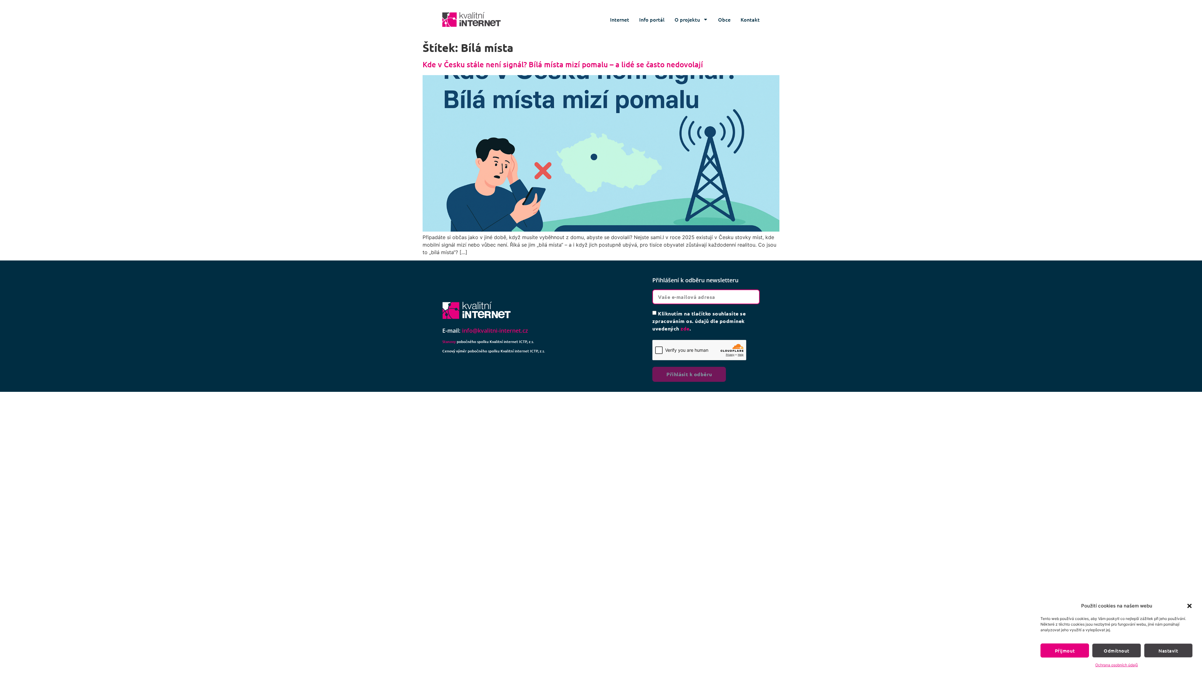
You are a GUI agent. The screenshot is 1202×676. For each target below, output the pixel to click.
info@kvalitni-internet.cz (495, 330)
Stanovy (449, 341)
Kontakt (750, 19)
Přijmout (1065, 651)
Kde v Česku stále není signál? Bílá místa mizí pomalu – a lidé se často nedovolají (563, 64)
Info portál (652, 19)
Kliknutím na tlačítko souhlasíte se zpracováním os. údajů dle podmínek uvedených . (699, 321)
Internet (619, 19)
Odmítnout (1116, 651)
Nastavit (1168, 651)
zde (685, 328)
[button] (1189, 606)
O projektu (687, 19)
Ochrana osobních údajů (1116, 665)
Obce (724, 19)
